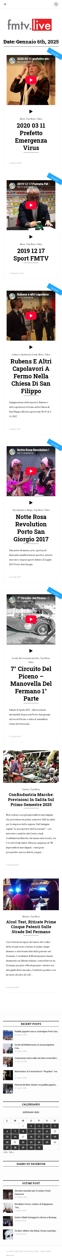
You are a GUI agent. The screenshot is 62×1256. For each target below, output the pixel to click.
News (22, 118)
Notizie (25, 916)
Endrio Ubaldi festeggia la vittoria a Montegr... (36, 1217)
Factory (25, 789)
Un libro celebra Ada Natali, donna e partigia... (36, 1230)
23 (31, 1142)
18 (47, 1136)
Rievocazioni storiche (29, 658)
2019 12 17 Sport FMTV (31, 254)
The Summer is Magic (22, 510)
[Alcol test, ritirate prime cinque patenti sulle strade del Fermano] (31, 909)
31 (39, 1147)
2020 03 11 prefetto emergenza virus (31, 136)
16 (31, 1136)
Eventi (34, 354)
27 (7, 1147)
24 (39, 1142)
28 (15, 1147)
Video (39, 118)
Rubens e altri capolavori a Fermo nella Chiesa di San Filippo (31, 376)
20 (7, 1142)
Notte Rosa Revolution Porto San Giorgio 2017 (31, 528)
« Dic (5, 1152)
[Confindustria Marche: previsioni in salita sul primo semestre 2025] (31, 782)
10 (39, 1131)
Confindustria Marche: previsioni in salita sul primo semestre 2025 (31, 799)
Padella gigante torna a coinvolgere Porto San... (37, 1031)
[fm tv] (32, 26)
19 (55, 1136)
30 (31, 1147)
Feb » (11, 1152)
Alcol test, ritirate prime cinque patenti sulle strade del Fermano (31, 926)
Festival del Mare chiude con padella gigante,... (36, 1084)
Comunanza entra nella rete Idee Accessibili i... (36, 1058)
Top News (31, 118)
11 (47, 1131)
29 (23, 1147)
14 (15, 1136)
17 (39, 1136)
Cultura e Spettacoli (21, 354)
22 (23, 1142)
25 (47, 1142)
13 (7, 1136)
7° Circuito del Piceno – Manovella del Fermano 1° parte (31, 683)
